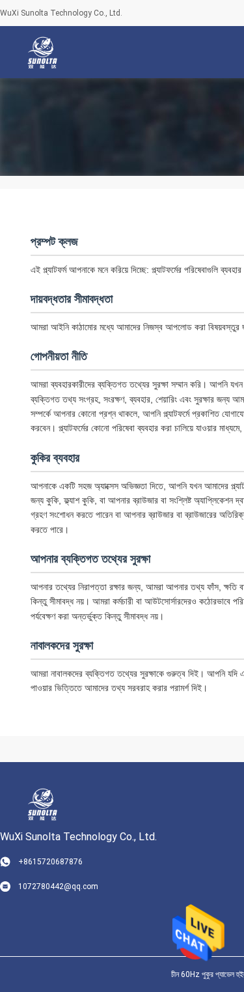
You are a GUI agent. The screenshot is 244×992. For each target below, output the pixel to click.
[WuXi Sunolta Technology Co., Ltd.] (42, 52)
